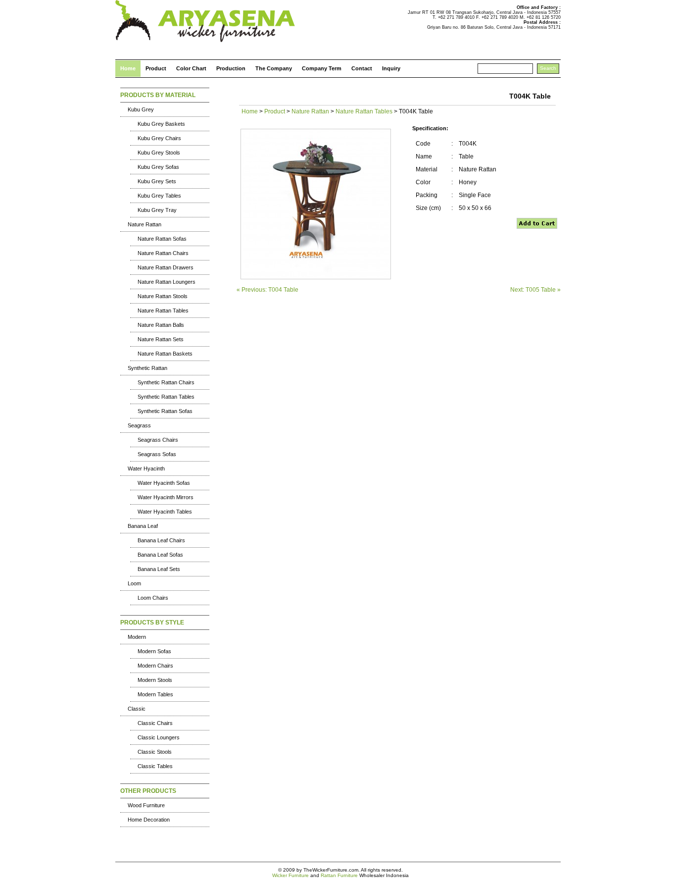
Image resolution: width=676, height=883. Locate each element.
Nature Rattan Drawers (165, 267)
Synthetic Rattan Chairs (166, 382)
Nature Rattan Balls (161, 325)
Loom (134, 583)
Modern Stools (155, 680)
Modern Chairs (155, 666)
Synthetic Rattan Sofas (165, 411)
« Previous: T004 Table (267, 289)
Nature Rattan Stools (163, 296)
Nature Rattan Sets (161, 339)
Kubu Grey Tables (159, 196)
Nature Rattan (144, 224)
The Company (273, 68)
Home (128, 68)
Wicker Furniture (290, 875)
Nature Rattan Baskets (165, 354)
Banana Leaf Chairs (161, 540)
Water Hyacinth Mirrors (165, 497)
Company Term (321, 68)
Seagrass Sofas (157, 454)
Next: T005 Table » (535, 289)
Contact (361, 68)
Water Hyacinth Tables (165, 512)
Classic (136, 709)
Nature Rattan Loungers (166, 282)
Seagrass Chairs (158, 440)
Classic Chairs (155, 723)
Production (230, 68)
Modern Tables (155, 694)
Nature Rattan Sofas (162, 239)
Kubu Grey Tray (157, 210)
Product (155, 68)
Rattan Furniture (339, 875)
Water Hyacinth (146, 468)
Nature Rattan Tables (163, 310)
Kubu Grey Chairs (159, 138)
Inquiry (391, 68)
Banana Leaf (143, 526)
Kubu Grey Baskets (161, 124)
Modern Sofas (154, 651)
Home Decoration (149, 820)
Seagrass (139, 425)
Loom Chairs (153, 598)
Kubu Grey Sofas (158, 167)
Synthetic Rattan (147, 368)
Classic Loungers (159, 737)
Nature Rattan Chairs (163, 253)
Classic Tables (155, 766)
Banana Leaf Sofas (160, 555)
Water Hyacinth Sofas (164, 483)
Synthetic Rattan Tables (166, 397)
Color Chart (191, 68)
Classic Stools (155, 752)
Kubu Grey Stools (159, 153)
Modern (137, 637)
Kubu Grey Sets (157, 181)
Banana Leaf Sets (159, 569)
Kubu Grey (141, 109)
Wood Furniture (146, 805)
